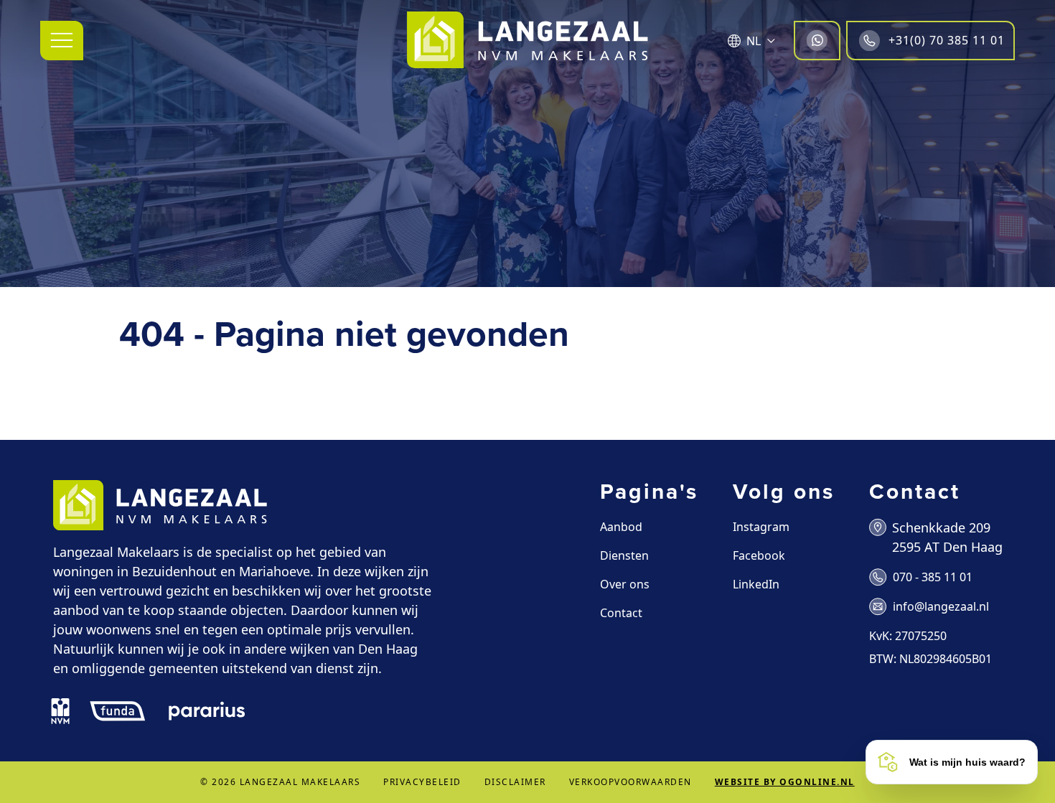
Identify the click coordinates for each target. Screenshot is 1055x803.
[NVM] (60, 711)
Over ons (625, 584)
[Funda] (118, 711)
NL (753, 41)
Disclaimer (515, 782)
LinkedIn (756, 584)
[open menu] (61, 40)
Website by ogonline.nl (785, 782)
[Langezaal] (527, 40)
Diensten (624, 555)
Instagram (761, 527)
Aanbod (621, 527)
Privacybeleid (422, 782)
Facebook (759, 555)
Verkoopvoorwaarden (630, 782)
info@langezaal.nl (941, 606)
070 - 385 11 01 (932, 577)
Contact (621, 613)
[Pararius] (207, 711)
